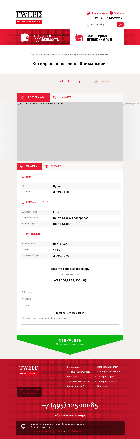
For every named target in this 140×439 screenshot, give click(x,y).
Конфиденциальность (78, 372)
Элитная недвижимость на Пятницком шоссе (86, 54)
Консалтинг (73, 377)
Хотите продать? (75, 386)
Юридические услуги (78, 381)
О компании (73, 367)
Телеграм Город (105, 377)
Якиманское (61, 192)
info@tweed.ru (76, 431)
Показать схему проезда (46, 431)
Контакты (102, 386)
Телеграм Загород (107, 381)
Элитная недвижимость (46, 54)
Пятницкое (60, 244)
